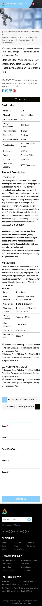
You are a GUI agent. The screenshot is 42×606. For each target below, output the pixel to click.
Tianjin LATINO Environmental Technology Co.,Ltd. (28, 591)
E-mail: (5, 437)
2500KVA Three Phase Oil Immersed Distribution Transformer (11, 588)
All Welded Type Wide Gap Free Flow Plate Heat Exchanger (17, 406)
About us (17, 543)
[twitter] (13, 531)
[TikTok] (27, 531)
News (4, 546)
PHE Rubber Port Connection (8, 570)
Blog (16, 546)
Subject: (5, 460)
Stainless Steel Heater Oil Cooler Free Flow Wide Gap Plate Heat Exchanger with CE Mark (28, 399)
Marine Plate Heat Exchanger (8, 561)
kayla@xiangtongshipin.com (23, 603)
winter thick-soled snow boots (10, 591)
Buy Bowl (24, 585)
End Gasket (25, 564)
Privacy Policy (19, 549)
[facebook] (3, 531)
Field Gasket (6, 567)
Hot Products (26, 570)
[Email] (29, 519)
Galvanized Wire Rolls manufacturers (29, 588)
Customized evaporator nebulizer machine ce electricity (29, 582)
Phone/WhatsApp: (9, 449)
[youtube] (17, 531)
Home (6, 32)
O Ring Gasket (26, 567)
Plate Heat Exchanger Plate (29, 561)
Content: (5, 472)
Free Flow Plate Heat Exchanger (28, 32)
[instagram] (22, 531)
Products (12, 32)
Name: (5, 426)
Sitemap (5, 549)
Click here (17, 525)
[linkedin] (8, 531)
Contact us (31, 546)
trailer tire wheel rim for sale (10, 585)
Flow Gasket (6, 564)
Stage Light (6, 581)
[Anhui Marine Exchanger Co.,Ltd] (13, 511)
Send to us (22, 99)
